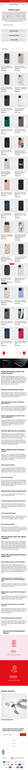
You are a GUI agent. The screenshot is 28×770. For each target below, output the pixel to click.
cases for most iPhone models (17, 435)
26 (20, 353)
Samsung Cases (14, 35)
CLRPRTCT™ (9, 417)
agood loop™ (22, 570)
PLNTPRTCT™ (6, 403)
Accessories (14, 39)
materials (12, 485)
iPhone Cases (14, 31)
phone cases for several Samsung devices (13, 437)
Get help (13, 743)
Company (13, 740)
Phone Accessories (7, 719)
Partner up (14, 746)
